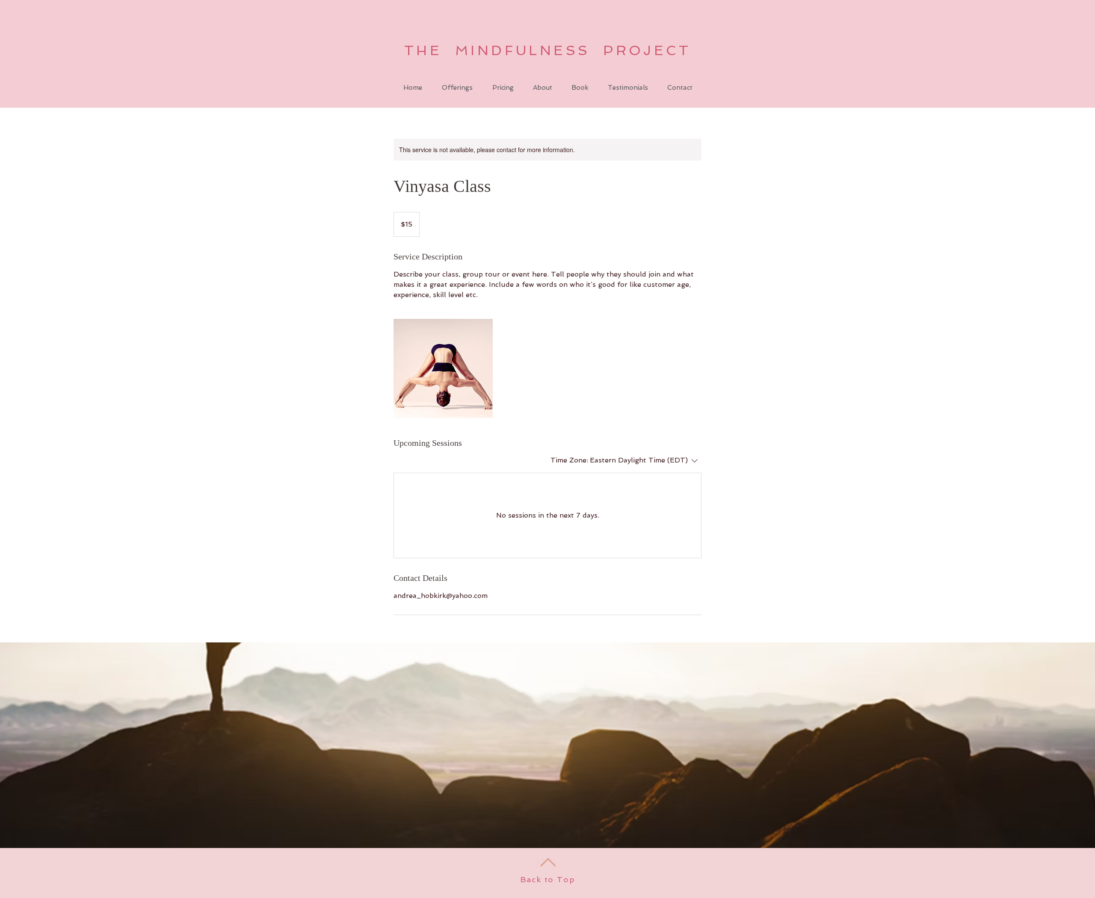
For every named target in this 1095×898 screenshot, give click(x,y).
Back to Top (547, 879)
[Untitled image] (443, 368)
